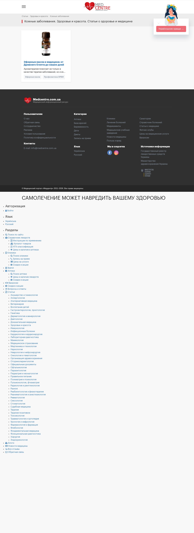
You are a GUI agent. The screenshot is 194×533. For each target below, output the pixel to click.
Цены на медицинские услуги (154, 134)
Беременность (81, 127)
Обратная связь (32, 122)
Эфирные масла (32, 77)
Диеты (77, 134)
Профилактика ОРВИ (54, 77)
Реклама (28, 130)
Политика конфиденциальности (40, 138)
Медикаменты (114, 126)
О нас (27, 119)
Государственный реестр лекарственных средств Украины (153, 154)
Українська (79, 151)
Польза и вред (114, 141)
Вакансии (144, 138)
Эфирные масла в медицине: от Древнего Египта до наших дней (44, 63)
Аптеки (77, 119)
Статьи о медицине (149, 126)
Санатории (145, 119)
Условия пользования (34, 134)
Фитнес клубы (146, 130)
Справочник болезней (150, 122)
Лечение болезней (116, 122)
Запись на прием (82, 138)
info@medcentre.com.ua (43, 148)
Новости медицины (116, 137)
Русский (78, 155)
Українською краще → (171, 29)
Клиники (111, 119)
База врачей (80, 123)
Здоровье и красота (39, 16)
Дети (76, 131)
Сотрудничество (32, 126)
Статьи (25, 16)
